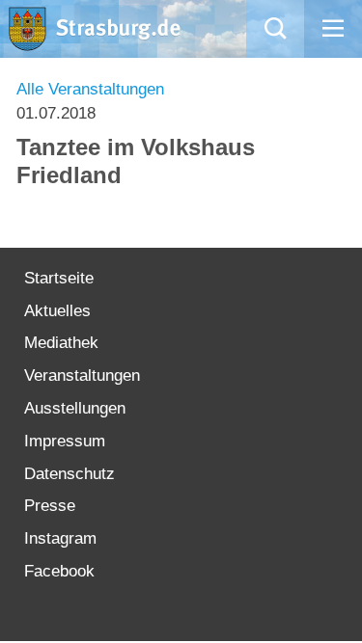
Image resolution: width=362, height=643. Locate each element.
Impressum (64, 441)
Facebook (59, 571)
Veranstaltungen (82, 375)
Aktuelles (57, 311)
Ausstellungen (74, 408)
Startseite (59, 278)
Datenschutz (69, 474)
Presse (49, 505)
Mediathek (61, 343)
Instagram (60, 538)
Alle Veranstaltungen (90, 89)
